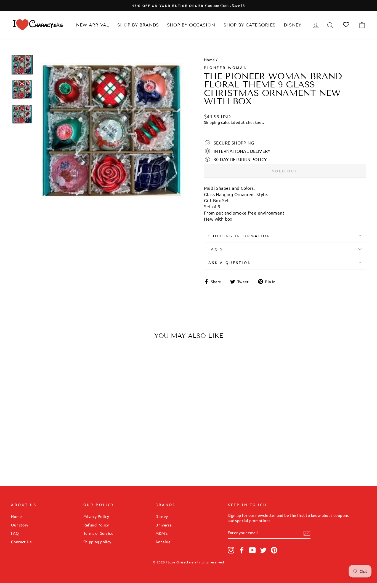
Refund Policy (96, 524)
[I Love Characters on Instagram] (231, 550)
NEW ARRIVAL (92, 25)
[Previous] (20, 396)
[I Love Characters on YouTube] (252, 550)
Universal (164, 524)
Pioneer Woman (225, 67)
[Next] (86, 396)
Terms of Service (98, 533)
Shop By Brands (138, 25)
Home (209, 59)
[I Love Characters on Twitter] (263, 550)
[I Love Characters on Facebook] (241, 550)
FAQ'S (215, 249)
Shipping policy (97, 541)
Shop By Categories (249, 25)
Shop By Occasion (191, 25)
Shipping (212, 122)
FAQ (15, 533)
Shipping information (239, 235)
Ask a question (229, 262)
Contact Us (21, 541)
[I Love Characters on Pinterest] (274, 550)
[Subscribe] (306, 533)
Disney (292, 25)
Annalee (163, 541)
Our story (19, 524)
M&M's (161, 533)
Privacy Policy (96, 516)
